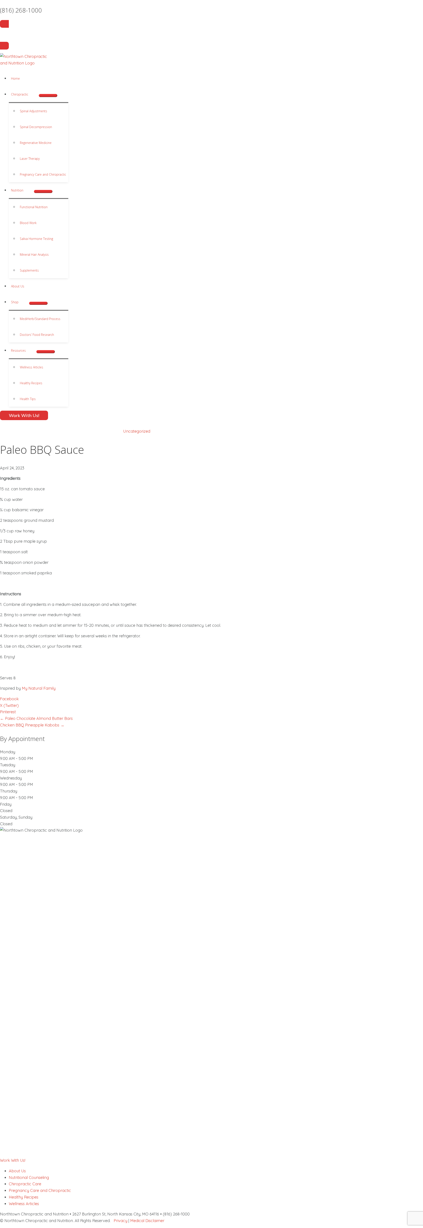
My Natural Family (39, 688)
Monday (7, 751)
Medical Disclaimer (147, 1220)
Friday (5, 804)
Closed (6, 810)
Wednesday (11, 778)
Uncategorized (136, 431)
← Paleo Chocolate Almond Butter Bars (36, 718)
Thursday (8, 791)
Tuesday (7, 764)
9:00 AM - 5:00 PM (16, 758)
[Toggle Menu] (48, 95)
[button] (30, 94)
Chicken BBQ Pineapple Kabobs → (32, 725)
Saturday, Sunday (16, 817)
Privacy (120, 1220)
